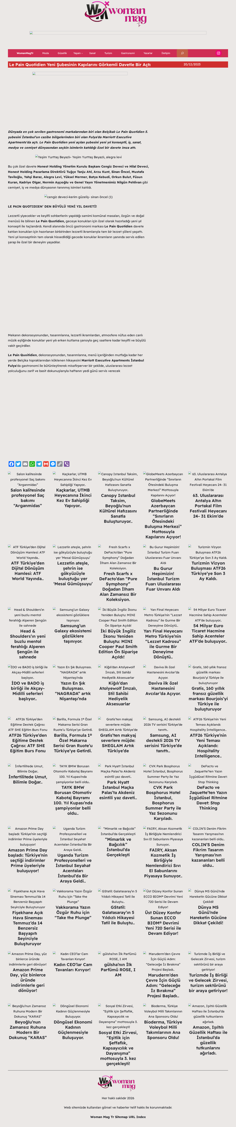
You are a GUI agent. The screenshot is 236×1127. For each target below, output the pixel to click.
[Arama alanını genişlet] (182, 53)
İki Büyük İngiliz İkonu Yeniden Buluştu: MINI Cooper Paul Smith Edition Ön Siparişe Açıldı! (118, 643)
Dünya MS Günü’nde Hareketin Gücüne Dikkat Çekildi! (208, 915)
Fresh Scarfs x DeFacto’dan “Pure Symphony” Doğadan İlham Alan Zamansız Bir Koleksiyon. (118, 586)
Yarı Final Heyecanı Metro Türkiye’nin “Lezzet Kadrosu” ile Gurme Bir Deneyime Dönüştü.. (163, 643)
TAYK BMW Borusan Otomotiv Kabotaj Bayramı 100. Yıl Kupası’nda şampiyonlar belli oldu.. (73, 800)
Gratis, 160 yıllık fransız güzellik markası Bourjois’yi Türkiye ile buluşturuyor (208, 699)
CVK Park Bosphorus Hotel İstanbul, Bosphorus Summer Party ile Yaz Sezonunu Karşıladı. (163, 803)
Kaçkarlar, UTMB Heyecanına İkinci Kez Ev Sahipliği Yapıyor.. (73, 497)
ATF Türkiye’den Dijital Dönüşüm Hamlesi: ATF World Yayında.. (27, 570)
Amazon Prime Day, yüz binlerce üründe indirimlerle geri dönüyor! (28, 980)
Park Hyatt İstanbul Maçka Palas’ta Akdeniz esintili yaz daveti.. (118, 790)
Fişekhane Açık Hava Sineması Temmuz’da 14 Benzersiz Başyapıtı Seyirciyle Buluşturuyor (27, 928)
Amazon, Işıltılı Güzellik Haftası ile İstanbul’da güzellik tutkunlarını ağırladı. (208, 1040)
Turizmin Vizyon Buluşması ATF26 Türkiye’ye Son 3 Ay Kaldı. (208, 570)
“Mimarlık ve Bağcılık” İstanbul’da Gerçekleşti (118, 847)
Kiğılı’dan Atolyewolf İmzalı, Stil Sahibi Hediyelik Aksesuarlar (118, 693)
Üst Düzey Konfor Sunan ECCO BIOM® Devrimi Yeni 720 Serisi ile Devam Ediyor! (163, 923)
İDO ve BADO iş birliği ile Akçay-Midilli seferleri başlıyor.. (28, 690)
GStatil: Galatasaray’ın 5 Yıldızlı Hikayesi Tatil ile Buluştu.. (118, 915)
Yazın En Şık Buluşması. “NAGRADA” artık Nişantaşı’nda (73, 690)
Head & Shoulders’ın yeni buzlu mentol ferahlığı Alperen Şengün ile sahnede (28, 643)
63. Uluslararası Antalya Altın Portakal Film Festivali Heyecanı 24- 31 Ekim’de (208, 506)
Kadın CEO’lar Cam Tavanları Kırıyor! (73, 967)
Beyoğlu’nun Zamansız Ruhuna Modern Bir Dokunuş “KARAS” (28, 1029)
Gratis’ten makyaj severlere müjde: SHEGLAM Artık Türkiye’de (118, 743)
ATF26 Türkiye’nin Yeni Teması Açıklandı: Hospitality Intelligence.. (208, 745)
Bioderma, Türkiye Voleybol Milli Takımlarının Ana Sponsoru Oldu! (163, 1029)
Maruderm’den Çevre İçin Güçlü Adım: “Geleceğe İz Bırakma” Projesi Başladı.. (163, 985)
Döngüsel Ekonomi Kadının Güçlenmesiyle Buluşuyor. (73, 1029)
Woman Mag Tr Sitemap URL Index (118, 1117)
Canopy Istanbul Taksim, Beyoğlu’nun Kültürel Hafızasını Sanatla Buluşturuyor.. (118, 508)
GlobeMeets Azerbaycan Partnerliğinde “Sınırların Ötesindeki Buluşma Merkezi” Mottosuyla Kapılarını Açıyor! (163, 518)
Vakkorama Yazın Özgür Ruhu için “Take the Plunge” (73, 912)
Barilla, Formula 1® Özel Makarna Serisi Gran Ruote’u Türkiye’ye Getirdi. (73, 743)
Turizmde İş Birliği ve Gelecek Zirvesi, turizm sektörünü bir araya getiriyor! (208, 982)
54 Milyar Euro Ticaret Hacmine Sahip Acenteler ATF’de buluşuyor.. (208, 633)
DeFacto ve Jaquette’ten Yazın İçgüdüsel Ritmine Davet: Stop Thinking (208, 798)
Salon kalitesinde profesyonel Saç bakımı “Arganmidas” (28, 497)
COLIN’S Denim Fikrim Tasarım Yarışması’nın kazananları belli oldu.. (208, 855)
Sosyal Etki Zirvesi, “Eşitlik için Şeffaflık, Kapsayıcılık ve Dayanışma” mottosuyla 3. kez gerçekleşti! (118, 1048)
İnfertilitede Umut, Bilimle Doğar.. (27, 779)
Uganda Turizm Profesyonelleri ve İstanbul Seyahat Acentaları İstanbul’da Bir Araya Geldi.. (73, 868)
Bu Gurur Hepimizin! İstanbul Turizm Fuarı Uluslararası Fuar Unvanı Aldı (163, 579)
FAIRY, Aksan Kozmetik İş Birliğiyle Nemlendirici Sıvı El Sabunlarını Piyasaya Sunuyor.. (163, 862)
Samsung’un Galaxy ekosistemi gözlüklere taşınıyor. (73, 633)
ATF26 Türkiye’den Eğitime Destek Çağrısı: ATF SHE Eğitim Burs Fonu (28, 743)
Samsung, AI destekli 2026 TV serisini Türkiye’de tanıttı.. (163, 743)
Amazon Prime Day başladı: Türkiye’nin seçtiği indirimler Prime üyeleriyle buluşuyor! (28, 860)
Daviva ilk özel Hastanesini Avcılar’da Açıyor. (163, 688)
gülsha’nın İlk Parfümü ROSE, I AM (118, 969)
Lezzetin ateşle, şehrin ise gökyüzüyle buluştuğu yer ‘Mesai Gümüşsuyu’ (73, 573)
